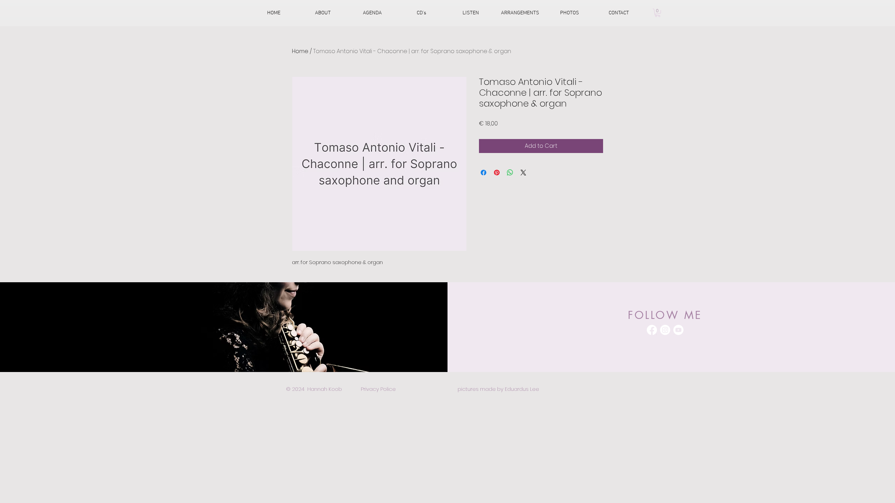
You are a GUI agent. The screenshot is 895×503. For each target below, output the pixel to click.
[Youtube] (678, 330)
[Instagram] (665, 330)
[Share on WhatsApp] (510, 172)
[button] (658, 13)
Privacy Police (378, 389)
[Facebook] (652, 330)
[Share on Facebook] (483, 172)
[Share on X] (523, 172)
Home (300, 51)
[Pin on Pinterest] (497, 172)
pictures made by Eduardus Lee (498, 389)
